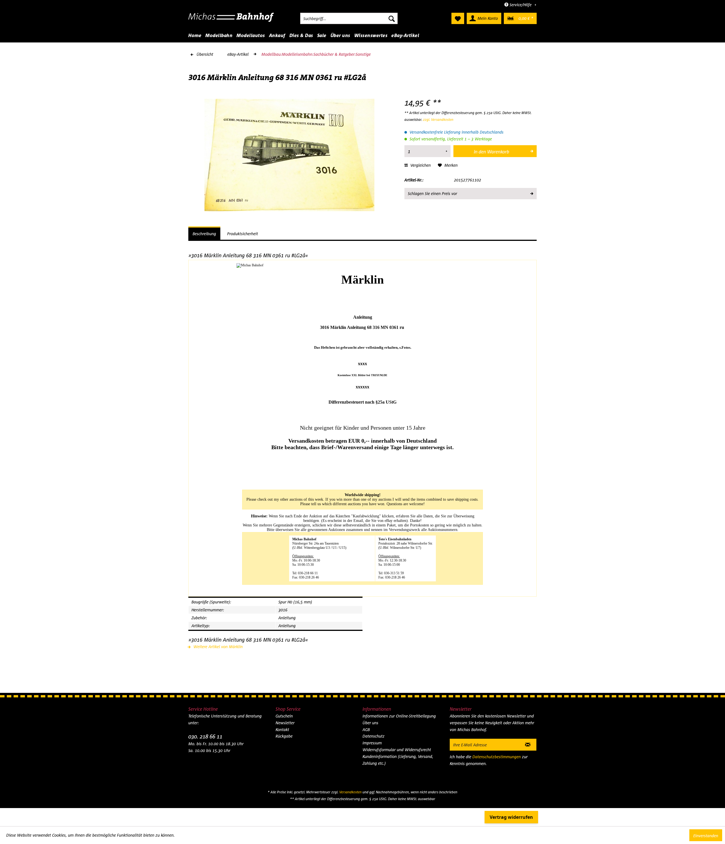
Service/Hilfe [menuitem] (520, 4)
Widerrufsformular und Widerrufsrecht (396, 749)
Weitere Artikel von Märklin (217, 646)
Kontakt (282, 729)
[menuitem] (349, 18)
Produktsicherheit (242, 233)
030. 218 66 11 (205, 736)
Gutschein (284, 716)
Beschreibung (204, 233)
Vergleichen (420, 165)
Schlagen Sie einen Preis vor (432, 193)
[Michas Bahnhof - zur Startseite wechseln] (231, 20)
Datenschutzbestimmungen (496, 756)
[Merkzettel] (457, 18)
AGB (366, 729)
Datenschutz (373, 736)
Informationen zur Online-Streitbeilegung (399, 716)
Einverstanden (705, 835)
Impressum (372, 742)
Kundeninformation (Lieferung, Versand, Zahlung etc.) (397, 760)
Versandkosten (350, 792)
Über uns (370, 722)
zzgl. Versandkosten (438, 119)
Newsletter (285, 722)
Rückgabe (284, 736)
